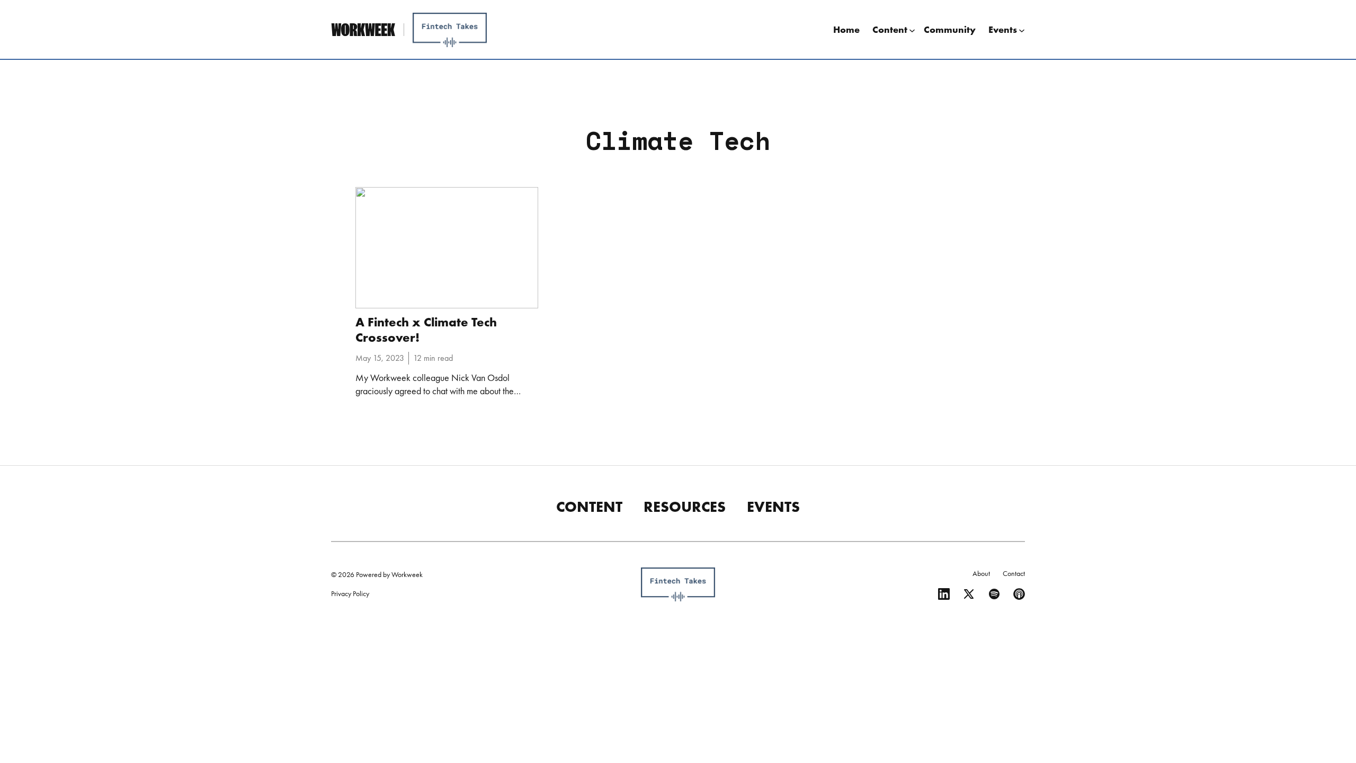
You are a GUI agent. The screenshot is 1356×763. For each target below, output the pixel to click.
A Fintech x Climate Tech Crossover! (426, 329)
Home (846, 29)
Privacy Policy (350, 593)
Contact (1014, 573)
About (981, 573)
